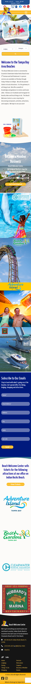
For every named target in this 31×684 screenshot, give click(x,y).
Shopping (4, 670)
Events (18, 670)
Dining (3, 665)
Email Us (7, 650)
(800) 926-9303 (20, 646)
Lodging (3, 663)
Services (18, 660)
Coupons (18, 665)
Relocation (19, 663)
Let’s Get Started (15, 184)
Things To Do (5, 668)
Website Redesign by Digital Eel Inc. (15, 682)
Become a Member (21, 668)
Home (3, 660)
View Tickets (15, 484)
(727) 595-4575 (9, 646)
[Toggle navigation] (26, 12)
